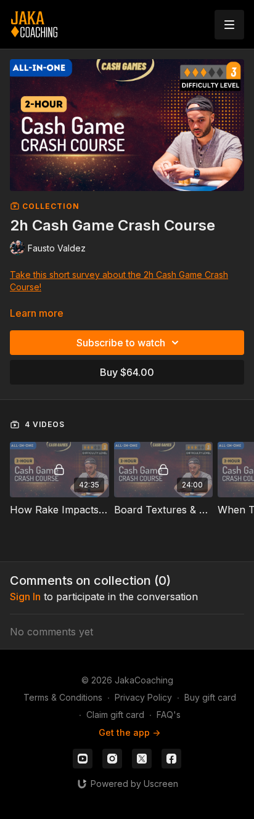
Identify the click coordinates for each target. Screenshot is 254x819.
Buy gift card (210, 697)
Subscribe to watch (120, 342)
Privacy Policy (143, 697)
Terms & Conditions (62, 697)
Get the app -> (129, 732)
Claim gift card (115, 714)
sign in (25, 596)
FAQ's (169, 714)
